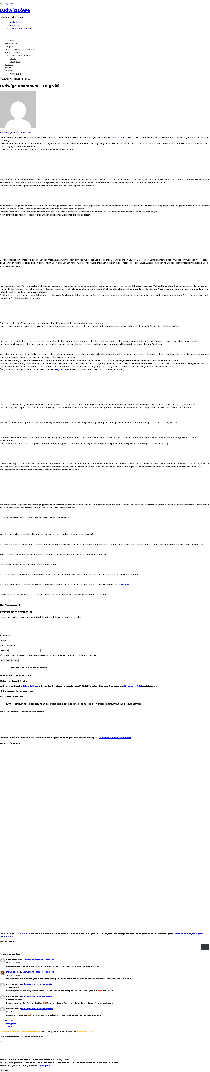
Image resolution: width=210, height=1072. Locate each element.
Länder (13, 58)
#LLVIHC (9, 64)
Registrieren (15, 22)
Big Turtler (61, 369)
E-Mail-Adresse (8, 645)
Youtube (9, 1026)
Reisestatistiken (12, 52)
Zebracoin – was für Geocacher (115, 737)
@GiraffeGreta (30, 686)
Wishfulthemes (85, 1031)
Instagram (10, 1023)
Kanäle (8, 67)
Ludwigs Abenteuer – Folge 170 (36, 996)
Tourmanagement (9, 132)
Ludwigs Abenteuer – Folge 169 (37, 1008)
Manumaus (117, 137)
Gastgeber (15, 61)
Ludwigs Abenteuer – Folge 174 (38, 959)
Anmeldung (15, 73)
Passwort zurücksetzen (21, 28)
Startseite (9, 40)
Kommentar (6, 635)
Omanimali (24, 933)
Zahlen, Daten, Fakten (20, 55)
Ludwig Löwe (15, 10)
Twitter (9, 1020)
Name (3, 640)
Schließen (4, 1071)
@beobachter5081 (132, 686)
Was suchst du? (8, 941)
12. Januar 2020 (25, 132)
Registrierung (11, 43)
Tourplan (9, 46)
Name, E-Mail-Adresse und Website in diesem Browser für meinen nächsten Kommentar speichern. (50, 655)
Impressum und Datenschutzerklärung (20, 1031)
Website (4, 650)
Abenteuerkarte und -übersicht (20, 49)
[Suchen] (205, 947)
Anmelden (15, 25)
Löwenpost (124, 584)
